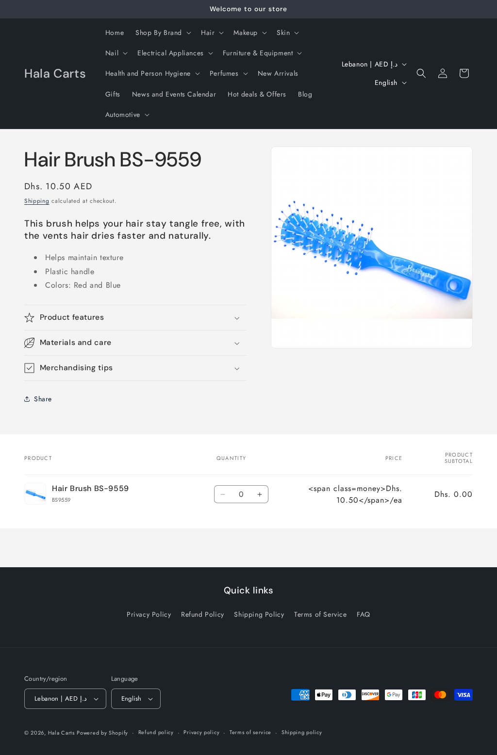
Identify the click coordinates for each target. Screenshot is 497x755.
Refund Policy (202, 614)
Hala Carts (61, 733)
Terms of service (250, 732)
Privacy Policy (149, 614)
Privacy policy (201, 732)
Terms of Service (320, 614)
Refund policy (156, 732)
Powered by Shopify (102, 733)
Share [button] (43, 399)
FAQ (363, 614)
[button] (162, 32)
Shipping (37, 201)
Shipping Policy (259, 614)
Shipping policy (302, 732)
